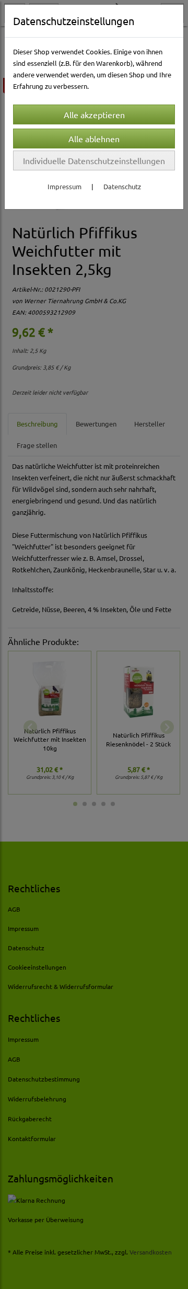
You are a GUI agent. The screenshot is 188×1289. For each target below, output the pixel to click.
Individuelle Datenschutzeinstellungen (94, 160)
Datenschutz (122, 186)
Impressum (64, 186)
